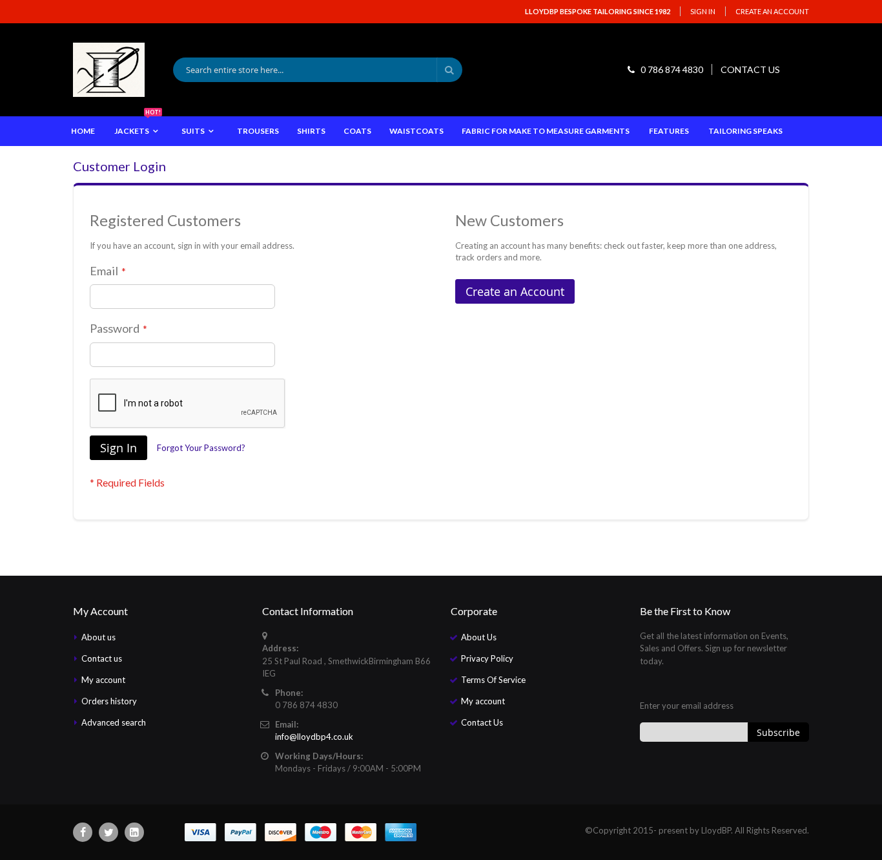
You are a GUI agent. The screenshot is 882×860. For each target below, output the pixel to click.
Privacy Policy (487, 658)
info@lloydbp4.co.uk (314, 736)
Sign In (702, 11)
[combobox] (317, 70)
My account (103, 680)
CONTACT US (750, 69)
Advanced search (113, 722)
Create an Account (772, 11)
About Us (479, 637)
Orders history (109, 701)
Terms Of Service (493, 680)
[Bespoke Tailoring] (109, 70)
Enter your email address (686, 705)
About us (98, 637)
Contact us (101, 658)
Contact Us (482, 722)
